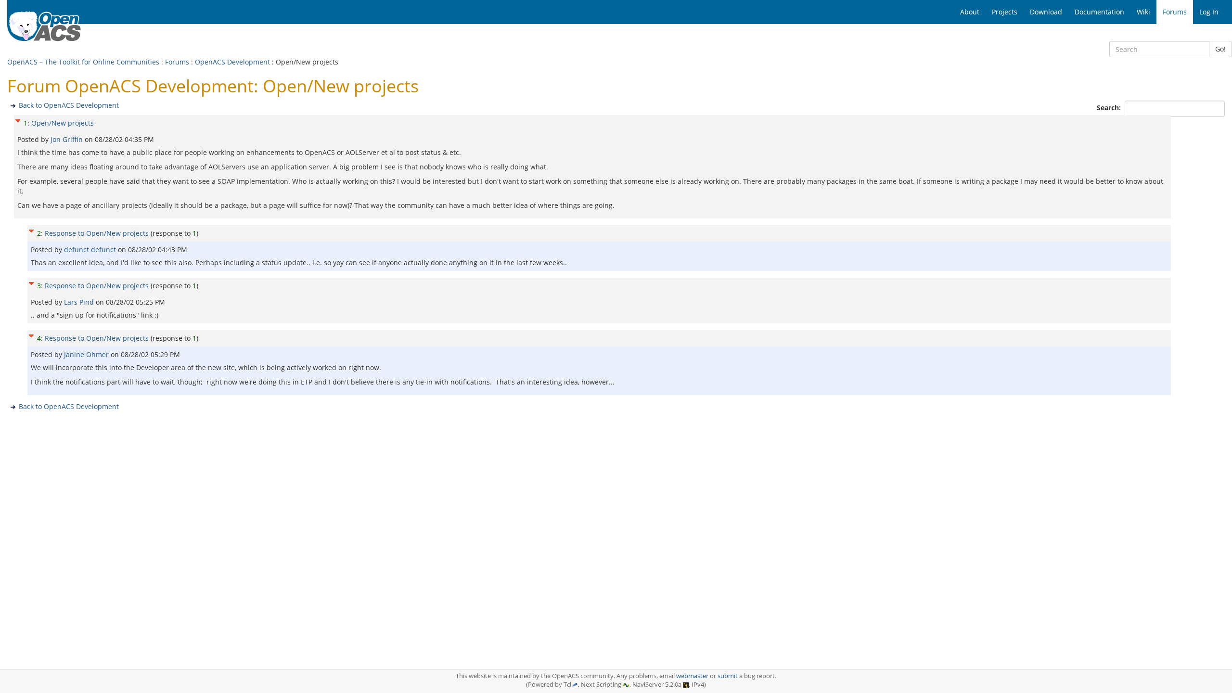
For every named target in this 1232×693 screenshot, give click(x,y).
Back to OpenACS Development (69, 105)
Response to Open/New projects (97, 233)
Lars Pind (80, 302)
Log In (1209, 11)
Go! (1220, 48)
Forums (177, 61)
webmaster (692, 676)
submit (728, 676)
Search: (1110, 107)
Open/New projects (62, 123)
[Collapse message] (18, 120)
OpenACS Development (232, 61)
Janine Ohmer (87, 354)
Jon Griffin (68, 139)
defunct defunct (91, 249)
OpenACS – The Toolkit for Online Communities (83, 61)
